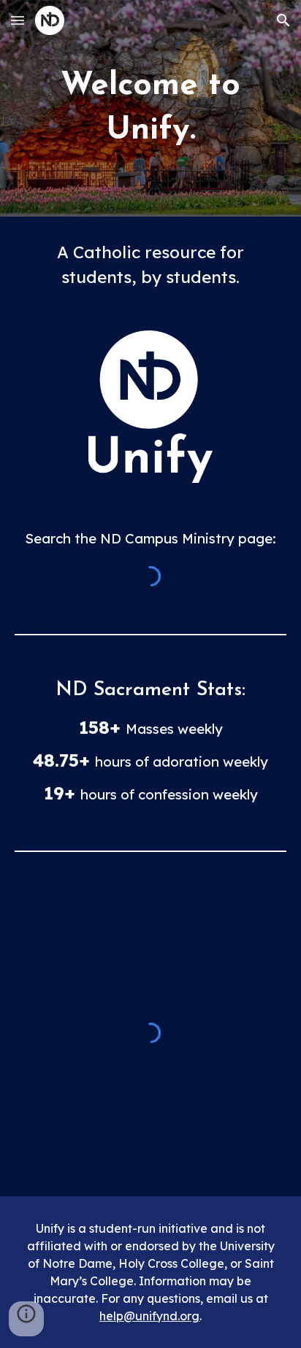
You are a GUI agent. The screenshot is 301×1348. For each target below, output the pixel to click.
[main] (150, 108)
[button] (17, 20)
